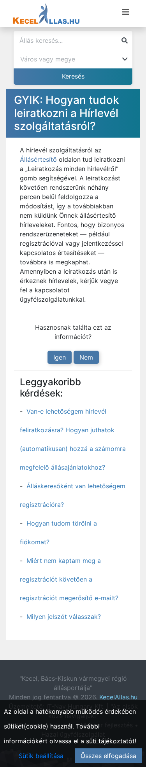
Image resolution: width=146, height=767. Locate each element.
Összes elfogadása (108, 756)
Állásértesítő (38, 159)
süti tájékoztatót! (111, 741)
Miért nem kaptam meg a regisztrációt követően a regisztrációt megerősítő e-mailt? (69, 579)
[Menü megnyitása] (125, 12)
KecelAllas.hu (118, 697)
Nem (86, 357)
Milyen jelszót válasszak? (63, 616)
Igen (59, 357)
